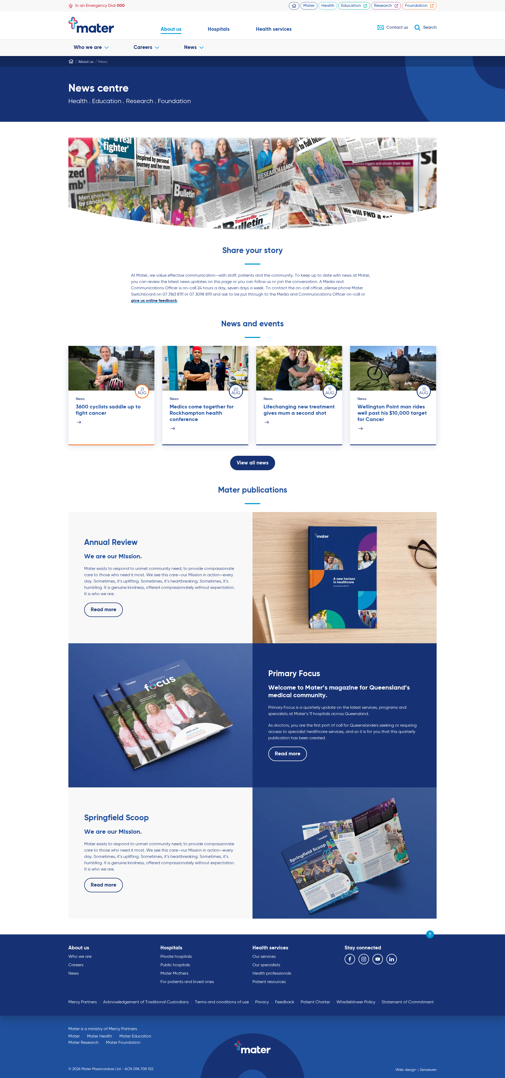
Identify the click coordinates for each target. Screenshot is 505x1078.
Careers (143, 47)
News (190, 47)
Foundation (416, 6)
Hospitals (219, 29)
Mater (309, 6)
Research (383, 6)
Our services (264, 957)
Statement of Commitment (408, 1002)
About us (171, 29)
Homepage (294, 5)
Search (430, 28)
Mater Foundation (123, 1043)
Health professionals (271, 973)
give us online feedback (154, 301)
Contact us (397, 28)
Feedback (284, 1002)
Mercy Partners (82, 1002)
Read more (103, 609)
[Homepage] (71, 61)
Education (351, 6)
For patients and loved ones (187, 982)
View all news (253, 462)
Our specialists (266, 965)
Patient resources (269, 982)
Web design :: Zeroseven (416, 1070)
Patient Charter (315, 1002)
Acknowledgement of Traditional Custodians (146, 1002)
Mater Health (99, 1036)
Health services (274, 29)
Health (327, 6)
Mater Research (83, 1043)
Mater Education (135, 1036)
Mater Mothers (174, 973)
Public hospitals (175, 965)
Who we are (88, 47)
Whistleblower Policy (355, 1002)
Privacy (262, 1002)
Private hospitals (176, 957)
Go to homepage (101, 25)
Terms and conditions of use (222, 1002)
